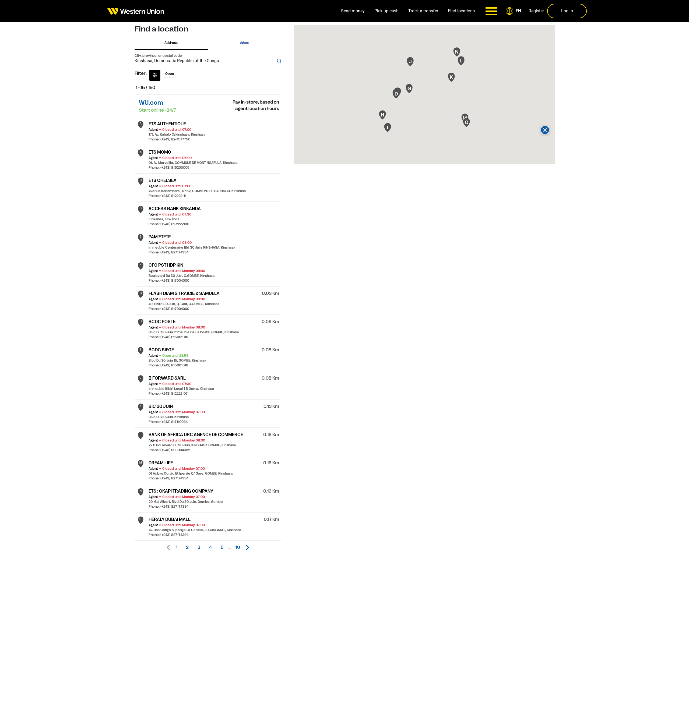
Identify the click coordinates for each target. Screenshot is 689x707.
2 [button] (187, 547)
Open (169, 74)
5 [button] (222, 547)
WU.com (151, 102)
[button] (514, 11)
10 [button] (237, 547)
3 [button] (199, 547)
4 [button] (210, 547)
